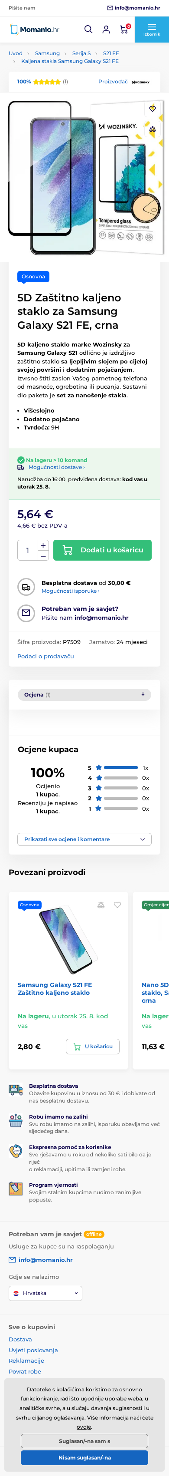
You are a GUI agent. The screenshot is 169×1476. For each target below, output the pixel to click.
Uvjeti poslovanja (33, 1350)
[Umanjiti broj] (43, 555)
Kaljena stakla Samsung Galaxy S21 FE (70, 61)
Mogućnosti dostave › (57, 467)
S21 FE (111, 53)
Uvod (16, 53)
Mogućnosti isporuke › (71, 591)
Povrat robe (25, 1371)
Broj (28, 550)
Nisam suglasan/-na (84, 1457)
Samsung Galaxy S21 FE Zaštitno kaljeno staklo (55, 989)
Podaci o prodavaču (45, 656)
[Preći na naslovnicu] (35, 29)
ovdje (84, 1426)
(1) (42, 81)
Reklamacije (26, 1360)
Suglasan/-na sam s (84, 1441)
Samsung (47, 53)
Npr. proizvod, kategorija (64, 69)
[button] (89, 30)
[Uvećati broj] (43, 545)
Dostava (20, 1339)
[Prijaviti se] (106, 30)
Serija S (81, 53)
